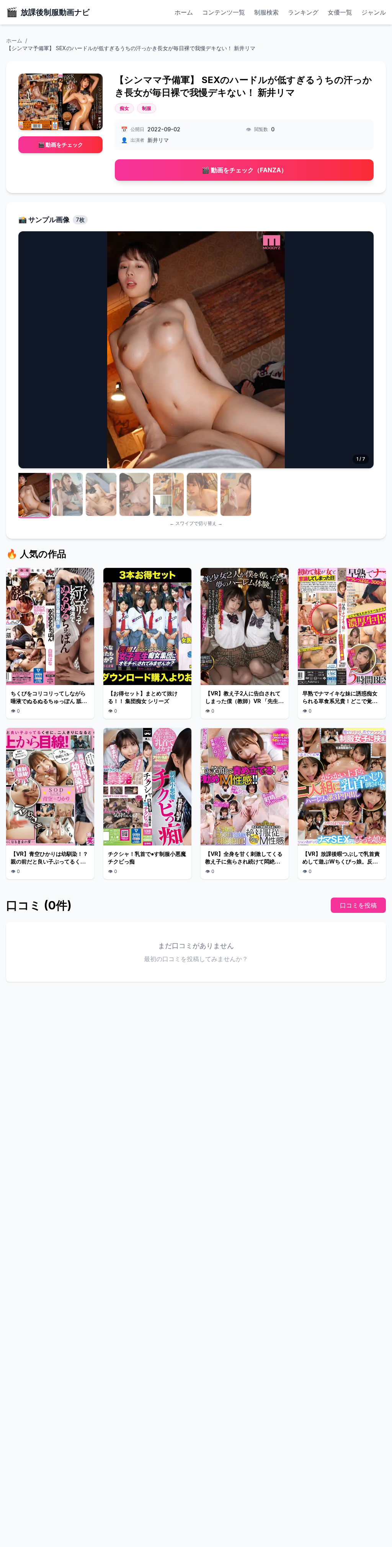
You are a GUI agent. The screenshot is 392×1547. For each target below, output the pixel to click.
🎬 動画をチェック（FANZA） (244, 170)
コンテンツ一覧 (223, 12)
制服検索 (266, 12)
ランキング (303, 12)
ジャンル (373, 12)
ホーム (184, 12)
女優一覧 (340, 12)
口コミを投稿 (358, 905)
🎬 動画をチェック (60, 144)
